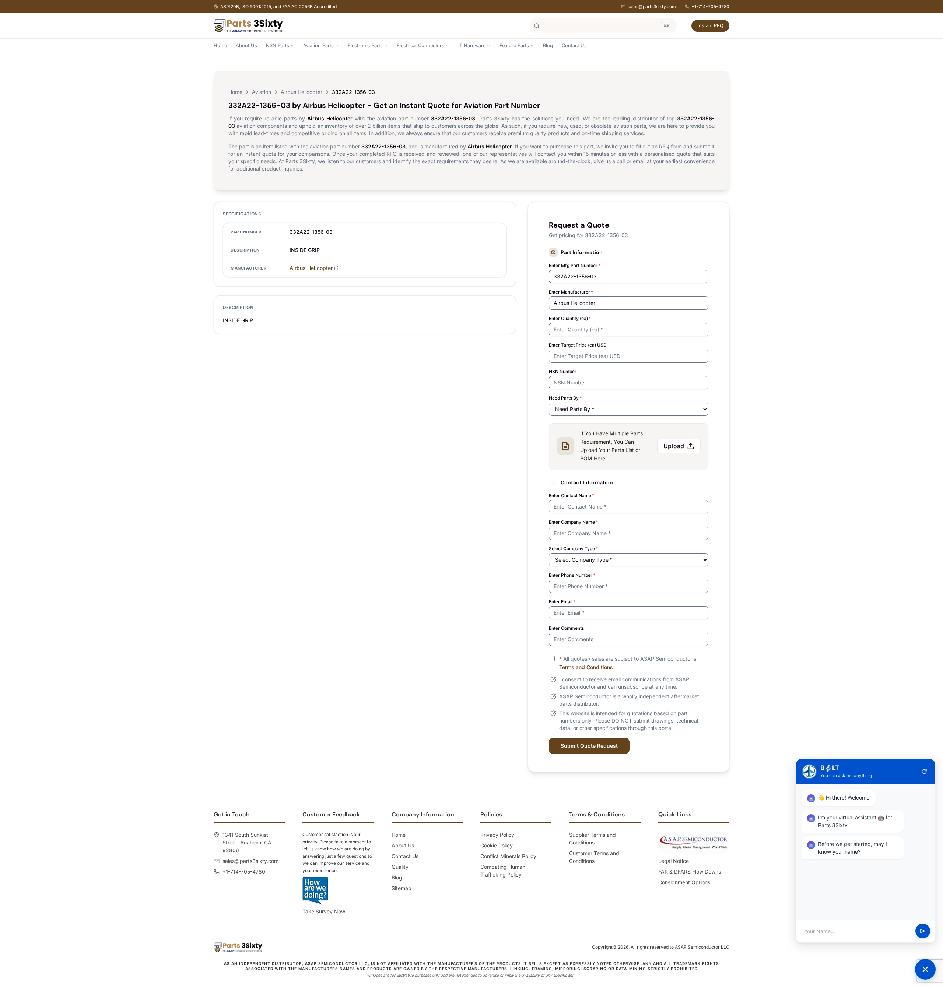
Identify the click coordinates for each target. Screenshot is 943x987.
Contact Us (574, 45)
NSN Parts (277, 45)
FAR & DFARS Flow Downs (689, 871)
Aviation (261, 92)
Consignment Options (684, 882)
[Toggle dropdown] (292, 45)
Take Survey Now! (324, 911)
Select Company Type (573, 548)
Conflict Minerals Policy (508, 856)
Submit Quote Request (589, 745)
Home (220, 45)
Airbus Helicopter (301, 92)
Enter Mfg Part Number (574, 265)
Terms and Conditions (586, 667)
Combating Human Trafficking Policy (502, 871)
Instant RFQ (710, 25)
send (922, 931)
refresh (924, 771)
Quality (400, 867)
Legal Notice (673, 861)
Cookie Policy (496, 845)
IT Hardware (471, 45)
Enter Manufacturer (571, 292)
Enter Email (562, 601)
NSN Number (562, 371)
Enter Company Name (573, 522)
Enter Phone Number (572, 575)
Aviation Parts (318, 45)
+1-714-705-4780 (710, 6)
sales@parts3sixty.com (652, 6)
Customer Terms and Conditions (594, 857)
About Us (246, 45)
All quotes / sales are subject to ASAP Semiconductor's (627, 663)
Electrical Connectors (420, 45)
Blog (548, 45)
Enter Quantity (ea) (570, 318)
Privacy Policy (497, 835)
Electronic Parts (365, 45)
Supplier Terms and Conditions (592, 839)
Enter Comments (566, 628)
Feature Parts (514, 45)
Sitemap (401, 888)
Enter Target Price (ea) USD (578, 345)
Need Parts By (565, 398)
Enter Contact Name (571, 495)
